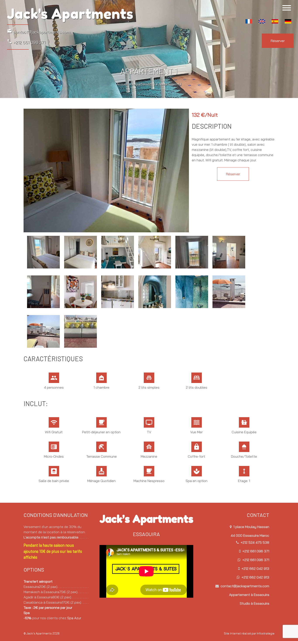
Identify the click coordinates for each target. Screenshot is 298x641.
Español (274, 21)
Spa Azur (74, 618)
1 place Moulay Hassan (251, 527)
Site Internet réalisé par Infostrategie (249, 633)
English (261, 21)
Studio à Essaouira (254, 603)
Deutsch (287, 21)
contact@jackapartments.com (38, 31)
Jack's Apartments (70, 13)
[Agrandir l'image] (106, 170)
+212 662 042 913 (255, 568)
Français (248, 21)
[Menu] (286, 7)
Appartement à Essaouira (249, 594)
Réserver (278, 41)
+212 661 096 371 (26, 42)
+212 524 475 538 (254, 542)
